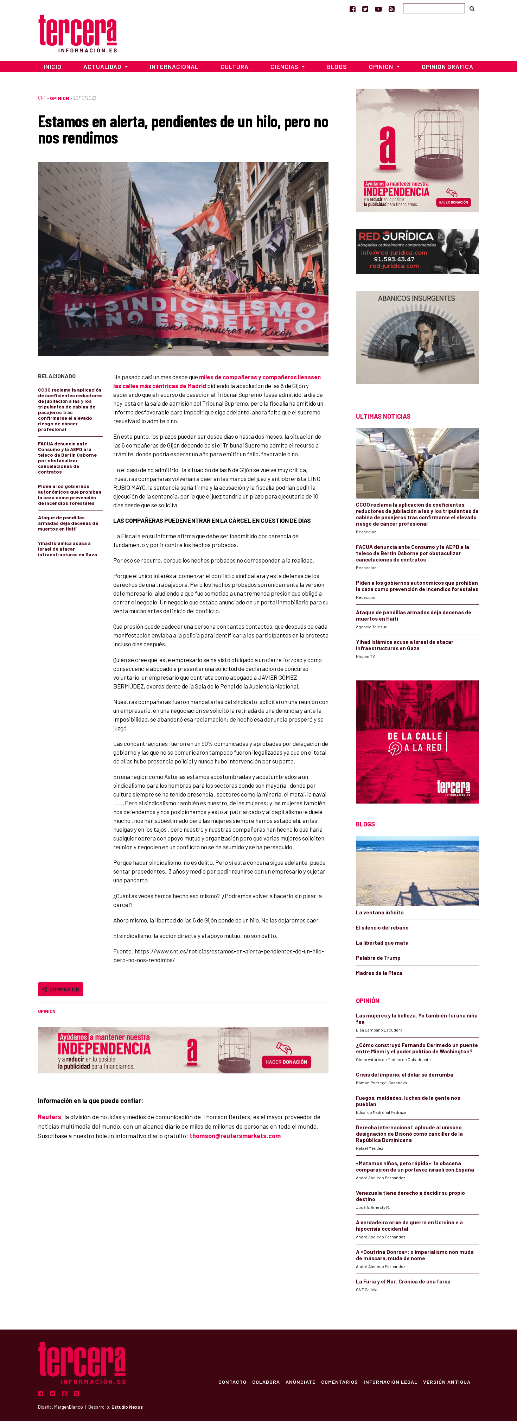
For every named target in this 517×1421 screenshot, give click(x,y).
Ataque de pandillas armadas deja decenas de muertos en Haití (68, 523)
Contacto (232, 1381)
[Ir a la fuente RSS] (392, 9)
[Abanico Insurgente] (417, 339)
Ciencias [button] (285, 66)
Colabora (266, 1381)
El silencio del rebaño (382, 927)
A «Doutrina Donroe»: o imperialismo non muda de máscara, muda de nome (415, 1255)
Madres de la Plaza (379, 973)
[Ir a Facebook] (353, 9)
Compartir (63, 989)
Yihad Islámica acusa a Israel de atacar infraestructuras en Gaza (67, 548)
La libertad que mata (382, 942)
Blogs (337, 66)
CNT (42, 98)
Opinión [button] (382, 66)
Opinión (59, 98)
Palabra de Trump (378, 957)
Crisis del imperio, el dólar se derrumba (404, 1074)
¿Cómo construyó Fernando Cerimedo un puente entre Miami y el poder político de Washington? (417, 1048)
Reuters (49, 1117)
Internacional (174, 66)
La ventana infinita (380, 912)
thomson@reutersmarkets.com (235, 1136)
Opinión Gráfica (447, 66)
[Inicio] (77, 32)
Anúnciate (300, 1381)
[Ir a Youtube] (378, 9)
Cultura (235, 66)
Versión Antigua (447, 1381)
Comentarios (339, 1381)
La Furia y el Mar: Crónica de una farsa (403, 1281)
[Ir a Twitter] (365, 9)
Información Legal (390, 1381)
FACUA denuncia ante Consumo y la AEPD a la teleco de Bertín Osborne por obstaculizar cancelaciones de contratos (67, 457)
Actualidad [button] (103, 66)
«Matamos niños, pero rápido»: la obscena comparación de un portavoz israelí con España (415, 1166)
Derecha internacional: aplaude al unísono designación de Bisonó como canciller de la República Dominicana (409, 1133)
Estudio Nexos (127, 1407)
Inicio (53, 66)
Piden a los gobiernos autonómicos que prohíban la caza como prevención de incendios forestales (69, 494)
